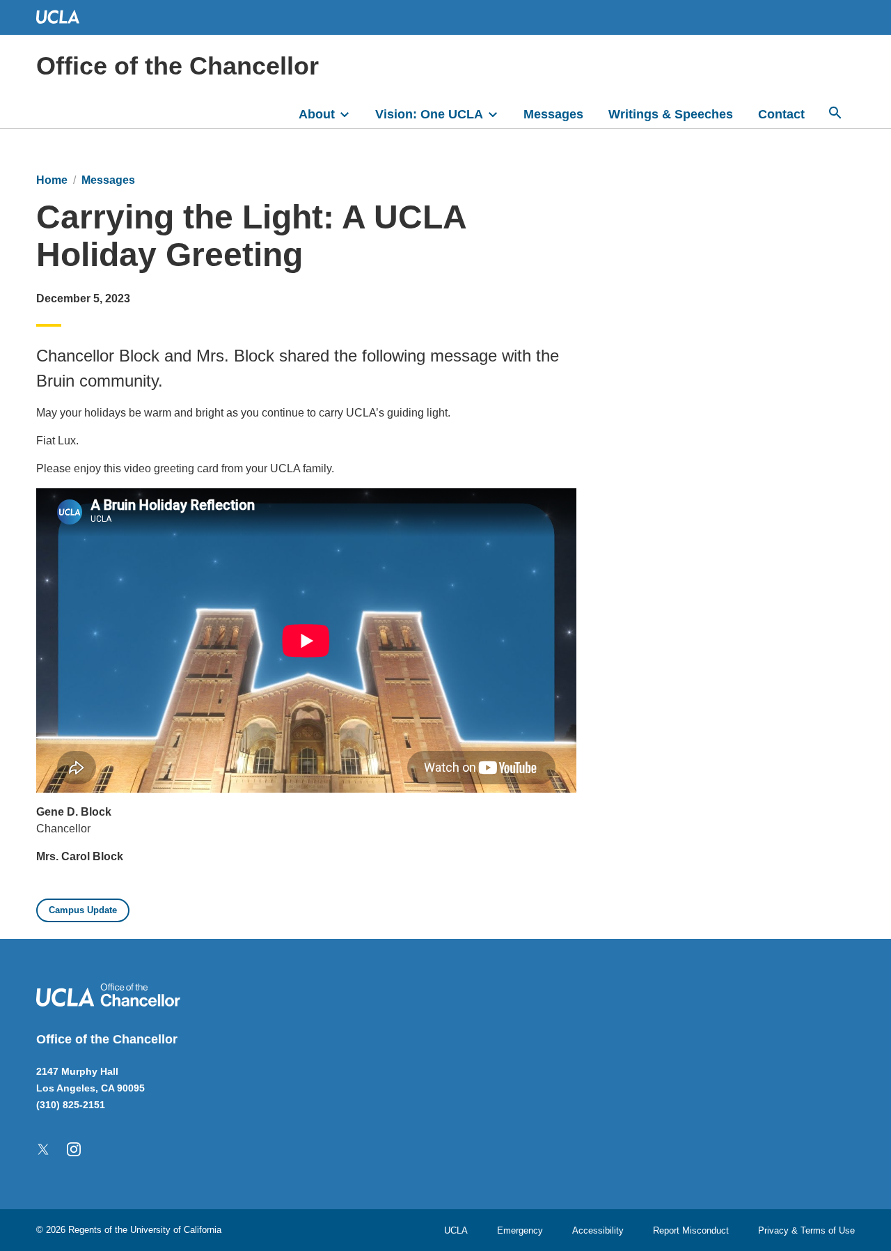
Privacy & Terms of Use (806, 1230)
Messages (553, 114)
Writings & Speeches (670, 114)
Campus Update (83, 910)
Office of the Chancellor (177, 66)
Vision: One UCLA (429, 114)
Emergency (520, 1230)
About (317, 114)
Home (52, 180)
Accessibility (598, 1230)
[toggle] (350, 113)
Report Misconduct (691, 1230)
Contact (781, 114)
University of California (175, 1230)
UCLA (456, 1230)
